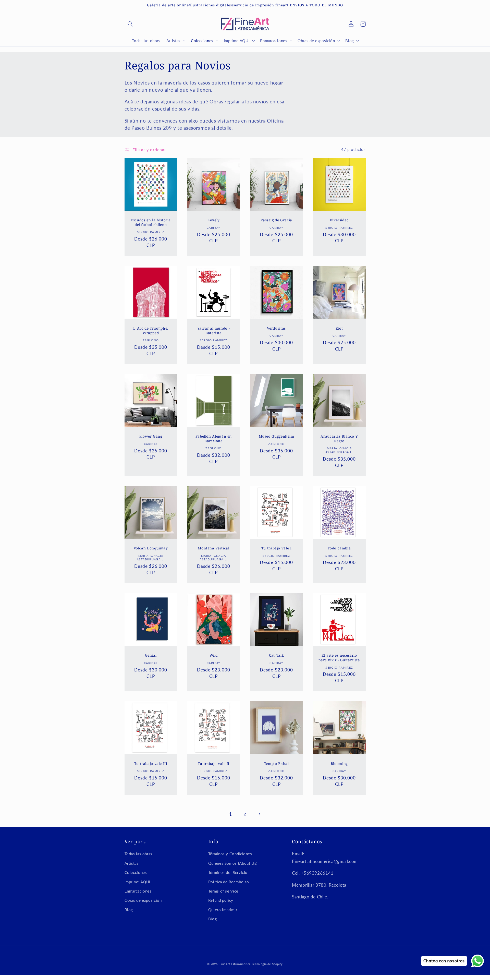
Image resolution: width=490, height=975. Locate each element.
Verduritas (276, 328)
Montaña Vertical (213, 548)
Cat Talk (276, 655)
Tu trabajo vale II (213, 763)
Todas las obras (138, 853)
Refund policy (220, 900)
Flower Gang (150, 436)
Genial (151, 655)
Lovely (213, 220)
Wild (214, 655)
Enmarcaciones (138, 891)
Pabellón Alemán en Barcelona (213, 438)
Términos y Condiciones (230, 853)
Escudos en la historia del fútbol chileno (151, 222)
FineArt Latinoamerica (234, 964)
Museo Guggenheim (276, 436)
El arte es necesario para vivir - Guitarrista (339, 657)
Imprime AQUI (138, 882)
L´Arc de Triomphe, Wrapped (150, 330)
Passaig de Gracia (276, 220)
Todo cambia (339, 548)
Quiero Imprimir (222, 909)
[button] (130, 24)
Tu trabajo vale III (150, 763)
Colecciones (136, 872)
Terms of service (223, 891)
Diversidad (339, 220)
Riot (339, 328)
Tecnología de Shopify (267, 964)
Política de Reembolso (228, 882)
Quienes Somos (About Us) (233, 863)
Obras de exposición (143, 900)
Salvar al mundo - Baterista (214, 330)
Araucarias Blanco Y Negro (339, 438)
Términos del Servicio (228, 872)
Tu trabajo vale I (276, 548)
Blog (129, 909)
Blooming (339, 763)
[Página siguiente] (259, 814)
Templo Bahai (276, 763)
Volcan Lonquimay (151, 548)
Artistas (132, 863)
